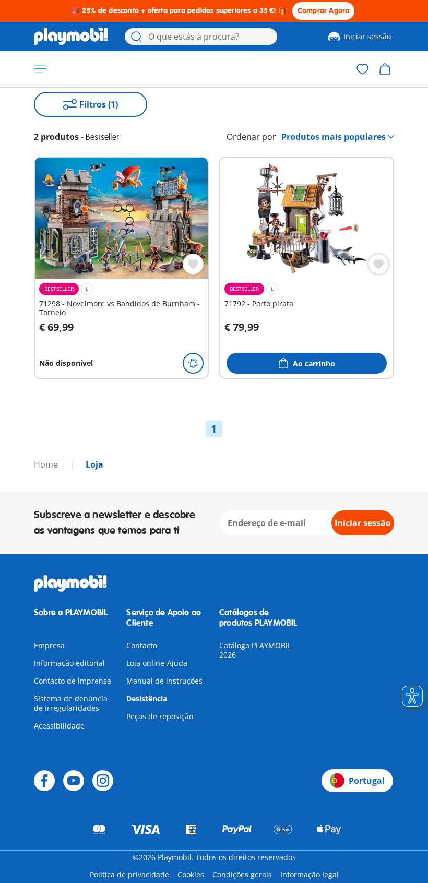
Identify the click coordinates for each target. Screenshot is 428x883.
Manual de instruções (164, 681)
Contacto (141, 645)
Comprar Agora (324, 10)
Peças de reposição (159, 716)
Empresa (49, 645)
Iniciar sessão (367, 36)
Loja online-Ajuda (156, 663)
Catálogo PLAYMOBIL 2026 (255, 650)
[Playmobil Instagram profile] (102, 780)
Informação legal (309, 874)
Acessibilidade (59, 726)
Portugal (367, 780)
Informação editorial (69, 663)
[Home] (71, 36)
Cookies (190, 874)
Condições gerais (242, 874)
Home (47, 464)
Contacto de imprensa (72, 681)
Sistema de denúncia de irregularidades (71, 703)
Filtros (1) (98, 104)
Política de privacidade (129, 874)
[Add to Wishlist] (193, 264)
